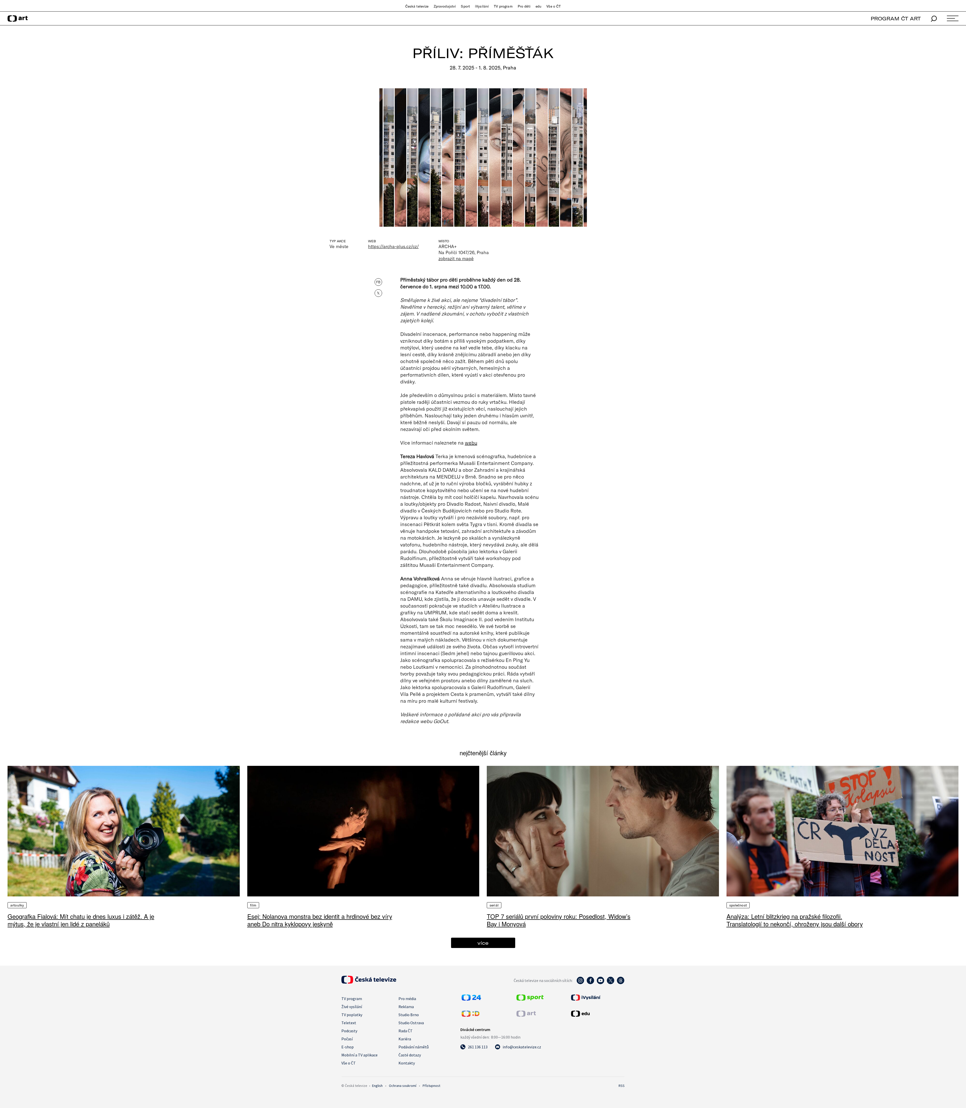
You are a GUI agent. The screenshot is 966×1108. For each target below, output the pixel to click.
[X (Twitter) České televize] (611, 982)
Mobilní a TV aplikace (359, 1054)
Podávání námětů (413, 1046)
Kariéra (404, 1038)
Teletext (348, 1022)
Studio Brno (408, 1014)
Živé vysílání (351, 1006)
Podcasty (349, 1030)
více (483, 943)
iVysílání (482, 6)
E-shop (347, 1046)
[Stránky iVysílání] (597, 998)
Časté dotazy (409, 1054)
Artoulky (17, 905)
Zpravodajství (445, 6)
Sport (465, 6)
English (377, 1085)
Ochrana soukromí (402, 1085)
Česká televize (417, 6)
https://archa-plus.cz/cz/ (393, 246)
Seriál (494, 905)
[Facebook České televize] (590, 982)
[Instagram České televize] (580, 982)
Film (253, 905)
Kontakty (406, 1062)
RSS (622, 1085)
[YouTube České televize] (600, 982)
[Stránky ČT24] (471, 999)
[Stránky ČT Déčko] (470, 1015)
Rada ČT (405, 1030)
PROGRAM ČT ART (896, 18)
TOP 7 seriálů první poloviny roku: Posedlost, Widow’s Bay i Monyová (558, 920)
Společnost (738, 905)
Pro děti (524, 6)
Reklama (406, 1006)
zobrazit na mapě (456, 258)
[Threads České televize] (621, 982)
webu (471, 443)
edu (538, 6)
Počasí (347, 1038)
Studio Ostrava (411, 1022)
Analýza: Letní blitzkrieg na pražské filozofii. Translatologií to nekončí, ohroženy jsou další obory (795, 920)
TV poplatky (351, 1014)
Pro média (407, 998)
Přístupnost (431, 1085)
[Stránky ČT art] (526, 1015)
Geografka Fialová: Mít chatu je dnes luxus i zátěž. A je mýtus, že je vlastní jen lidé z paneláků (81, 920)
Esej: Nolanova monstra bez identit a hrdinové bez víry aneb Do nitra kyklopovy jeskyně (319, 920)
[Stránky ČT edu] (597, 1014)
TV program (503, 6)
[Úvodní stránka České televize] (368, 982)
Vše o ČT (553, 6)
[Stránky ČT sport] (530, 999)
